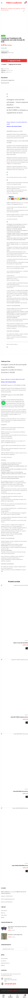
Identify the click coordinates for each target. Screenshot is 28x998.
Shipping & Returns (5, 963)
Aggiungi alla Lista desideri (15, 64)
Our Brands (3, 960)
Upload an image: (5, 51)
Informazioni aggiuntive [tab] (7, 80)
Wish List (3, 912)
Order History (4, 910)
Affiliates (3, 965)
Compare (4, 64)
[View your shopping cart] (25, 2)
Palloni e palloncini (14, 3)
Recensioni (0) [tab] (5, 83)
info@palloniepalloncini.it (9, 899)
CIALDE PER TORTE (9, 70)
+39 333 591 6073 (9, 896)
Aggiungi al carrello (15, 60)
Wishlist (2, 917)
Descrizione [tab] (4, 77)
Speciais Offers (4, 958)
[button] (23, 10)
